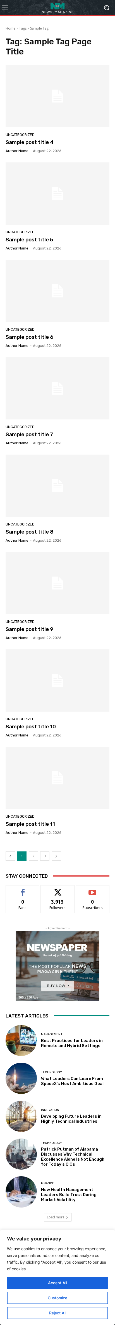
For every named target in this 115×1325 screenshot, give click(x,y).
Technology (51, 1072)
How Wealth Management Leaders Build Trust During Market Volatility (69, 1194)
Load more (55, 1217)
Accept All (57, 1282)
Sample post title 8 (30, 532)
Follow (57, 889)
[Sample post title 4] (57, 96)
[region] (57, 1277)
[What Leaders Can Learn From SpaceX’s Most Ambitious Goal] (21, 1078)
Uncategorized (20, 134)
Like (23, 889)
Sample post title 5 (29, 239)
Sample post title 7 (29, 434)
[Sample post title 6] (57, 291)
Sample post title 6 (29, 337)
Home (10, 28)
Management (52, 1034)
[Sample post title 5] (57, 193)
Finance (47, 1183)
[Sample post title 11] (57, 778)
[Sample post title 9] (57, 583)
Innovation (50, 1110)
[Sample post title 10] (57, 680)
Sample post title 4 (30, 142)
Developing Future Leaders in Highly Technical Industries (71, 1119)
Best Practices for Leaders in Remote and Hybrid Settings (72, 1043)
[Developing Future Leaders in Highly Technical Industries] (21, 1116)
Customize (57, 1297)
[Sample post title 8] (57, 486)
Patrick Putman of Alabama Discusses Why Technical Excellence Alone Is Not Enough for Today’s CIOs (72, 1157)
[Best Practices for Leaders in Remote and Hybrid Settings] (21, 1040)
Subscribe (92, 889)
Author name (17, 151)
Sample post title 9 (29, 629)
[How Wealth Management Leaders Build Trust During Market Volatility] (21, 1192)
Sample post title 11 (30, 824)
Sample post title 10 (31, 726)
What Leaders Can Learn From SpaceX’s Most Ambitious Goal (72, 1081)
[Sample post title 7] (57, 388)
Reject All (57, 1312)
